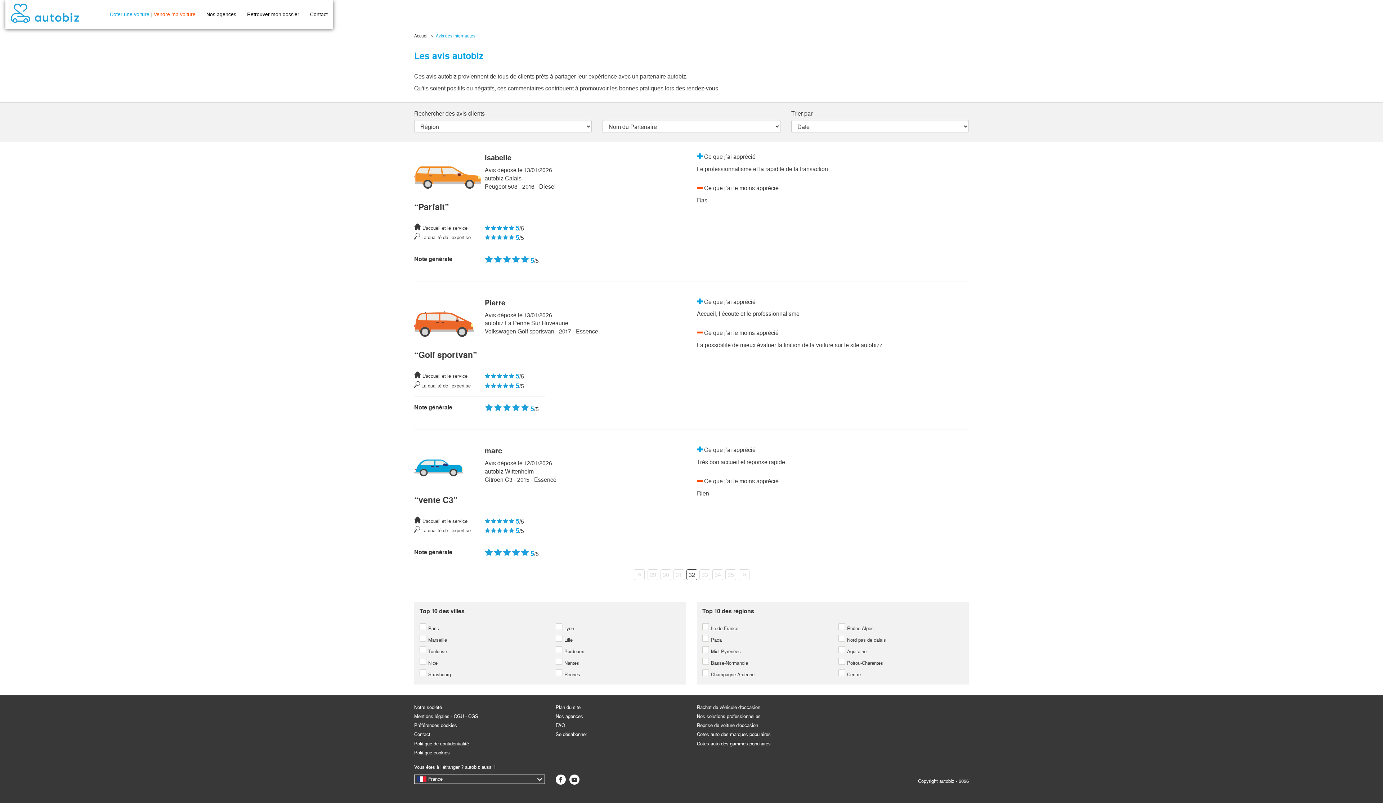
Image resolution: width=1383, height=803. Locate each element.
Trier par (802, 113)
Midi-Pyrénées (725, 651)
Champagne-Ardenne (732, 674)
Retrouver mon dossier (273, 14)
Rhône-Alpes (860, 628)
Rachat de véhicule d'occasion (728, 707)
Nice (432, 663)
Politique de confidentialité (441, 743)
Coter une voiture (129, 14)
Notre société (428, 707)
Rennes (571, 674)
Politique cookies (432, 752)
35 (731, 574)
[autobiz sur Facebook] (561, 780)
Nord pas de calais (866, 640)
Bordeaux (573, 651)
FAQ (560, 725)
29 (653, 574)
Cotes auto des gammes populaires (734, 743)
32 (692, 574)
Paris (433, 628)
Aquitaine (856, 651)
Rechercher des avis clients (449, 113)
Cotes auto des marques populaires (734, 734)
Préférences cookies (435, 725)
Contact (319, 14)
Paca (716, 640)
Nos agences (221, 14)
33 (705, 574)
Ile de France (724, 628)
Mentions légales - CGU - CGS (446, 716)
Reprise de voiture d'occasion (727, 725)
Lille (568, 640)
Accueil (421, 36)
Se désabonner (571, 734)
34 (718, 574)
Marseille (437, 640)
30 (666, 574)
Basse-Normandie (729, 663)
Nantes (571, 663)
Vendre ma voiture (175, 14)
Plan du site (568, 707)
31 (679, 574)
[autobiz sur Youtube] (574, 780)
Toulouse (437, 651)
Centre (853, 674)
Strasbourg (439, 674)
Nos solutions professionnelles (729, 716)
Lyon (568, 628)
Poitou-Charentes (864, 663)
